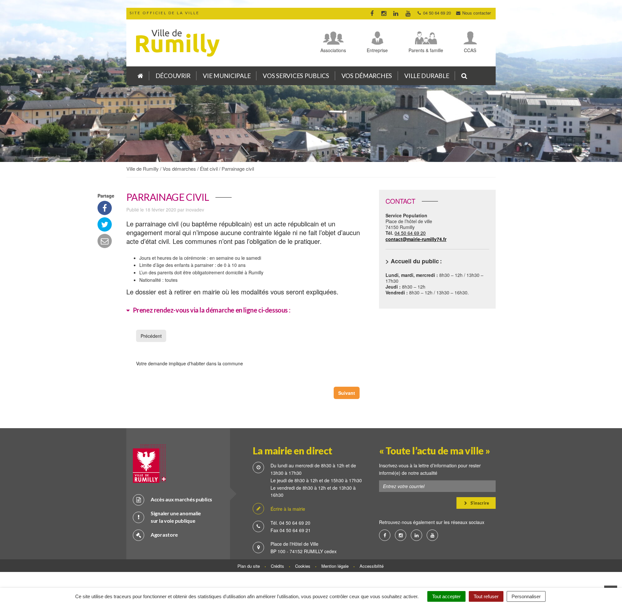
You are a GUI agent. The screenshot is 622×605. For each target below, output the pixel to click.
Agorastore (164, 534)
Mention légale (335, 566)
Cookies (302, 566)
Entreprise (377, 50)
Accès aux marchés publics (181, 499)
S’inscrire (479, 503)
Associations (333, 50)
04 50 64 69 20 (416, 236)
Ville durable (426, 75)
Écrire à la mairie (288, 509)
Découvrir (173, 75)
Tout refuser (486, 596)
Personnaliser (526, 596)
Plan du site (248, 566)
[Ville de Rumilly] (140, 75)
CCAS (470, 50)
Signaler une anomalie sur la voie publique (176, 517)
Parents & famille (426, 50)
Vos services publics (296, 75)
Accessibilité (372, 566)
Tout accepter (446, 596)
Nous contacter (476, 13)
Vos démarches (366, 75)
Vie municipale (226, 75)
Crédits (277, 566)
